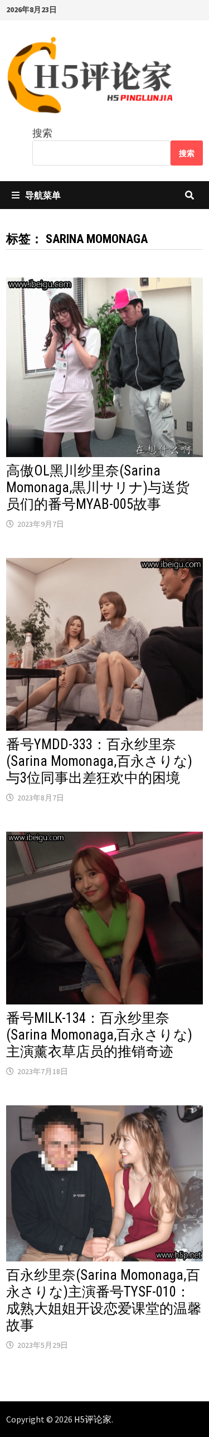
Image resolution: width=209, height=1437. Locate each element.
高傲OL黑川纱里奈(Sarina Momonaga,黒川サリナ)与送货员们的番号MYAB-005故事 (97, 487)
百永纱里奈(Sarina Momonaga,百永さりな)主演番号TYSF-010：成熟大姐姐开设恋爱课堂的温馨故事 (103, 1300)
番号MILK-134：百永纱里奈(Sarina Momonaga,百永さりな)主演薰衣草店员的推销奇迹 (99, 1035)
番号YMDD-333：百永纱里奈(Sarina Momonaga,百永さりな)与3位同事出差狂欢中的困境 (99, 761)
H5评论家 (92, 1419)
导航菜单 (43, 195)
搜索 (42, 133)
